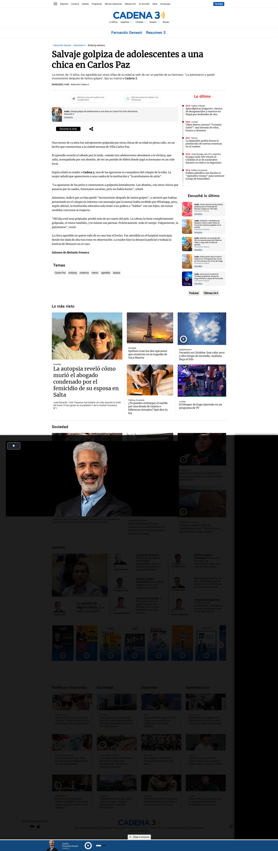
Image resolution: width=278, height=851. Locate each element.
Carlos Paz (60, 272)
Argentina (124, 22)
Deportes (64, 4)
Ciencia (194, 138)
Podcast (194, 293)
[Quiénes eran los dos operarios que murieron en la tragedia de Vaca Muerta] (150, 327)
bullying (73, 272)
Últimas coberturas (113, 4)
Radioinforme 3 (185, 350)
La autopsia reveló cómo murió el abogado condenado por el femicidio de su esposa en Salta (86, 382)
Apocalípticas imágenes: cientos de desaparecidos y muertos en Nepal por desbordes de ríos (204, 111)
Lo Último (113, 22)
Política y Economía (199, 170)
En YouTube (144, 4)
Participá (219, 4)
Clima (154, 4)
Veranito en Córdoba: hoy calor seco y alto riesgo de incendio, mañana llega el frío (202, 356)
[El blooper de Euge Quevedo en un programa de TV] (202, 381)
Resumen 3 (156, 32)
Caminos (75, 4)
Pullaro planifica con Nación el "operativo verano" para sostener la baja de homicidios (205, 175)
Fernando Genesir (127, 32)
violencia (84, 272)
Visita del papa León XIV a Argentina (206, 154)
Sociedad (57, 364)
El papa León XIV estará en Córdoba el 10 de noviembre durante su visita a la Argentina (203, 159)
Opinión (85, 4)
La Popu (194, 122)
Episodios (68, 117)
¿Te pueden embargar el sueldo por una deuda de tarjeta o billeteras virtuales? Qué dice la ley (148, 408)
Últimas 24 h (130, 4)
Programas (97, 4)
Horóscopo (165, 4)
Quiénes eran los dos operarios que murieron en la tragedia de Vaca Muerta (147, 354)
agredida (105, 272)
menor (95, 272)
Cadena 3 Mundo (198, 106)
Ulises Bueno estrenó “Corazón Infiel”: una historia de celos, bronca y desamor (204, 127)
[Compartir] (91, 129)
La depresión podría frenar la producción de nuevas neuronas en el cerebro (204, 143)
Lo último (203, 96)
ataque (116, 272)
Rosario (153, 22)
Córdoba (139, 22)
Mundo (166, 22)
